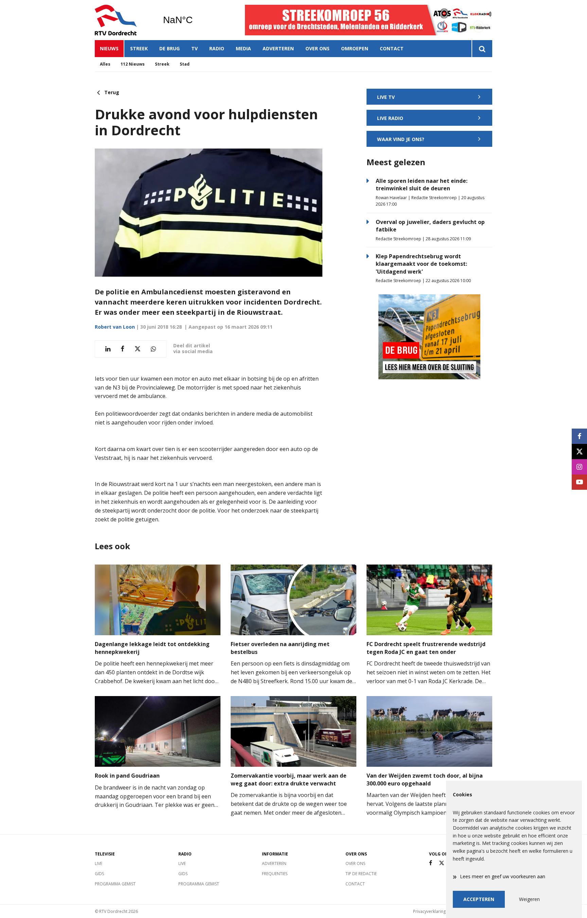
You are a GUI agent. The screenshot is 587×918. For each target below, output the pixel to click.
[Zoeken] (482, 48)
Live (98, 863)
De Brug (169, 48)
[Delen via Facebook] (122, 349)
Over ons (317, 48)
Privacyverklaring (429, 911)
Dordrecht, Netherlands (195, 20)
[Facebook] (430, 863)
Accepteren (478, 899)
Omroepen (354, 48)
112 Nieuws (133, 64)
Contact (392, 48)
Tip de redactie (361, 874)
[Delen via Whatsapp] (153, 349)
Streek (139, 48)
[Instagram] (579, 466)
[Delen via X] (137, 349)
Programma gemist (115, 884)
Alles (105, 64)
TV (194, 48)
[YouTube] (579, 482)
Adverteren (278, 48)
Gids (99, 874)
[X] (441, 863)
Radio (216, 48)
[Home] (124, 20)
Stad (185, 64)
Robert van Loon (115, 327)
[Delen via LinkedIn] (107, 349)
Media (243, 48)
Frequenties (274, 874)
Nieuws (109, 48)
